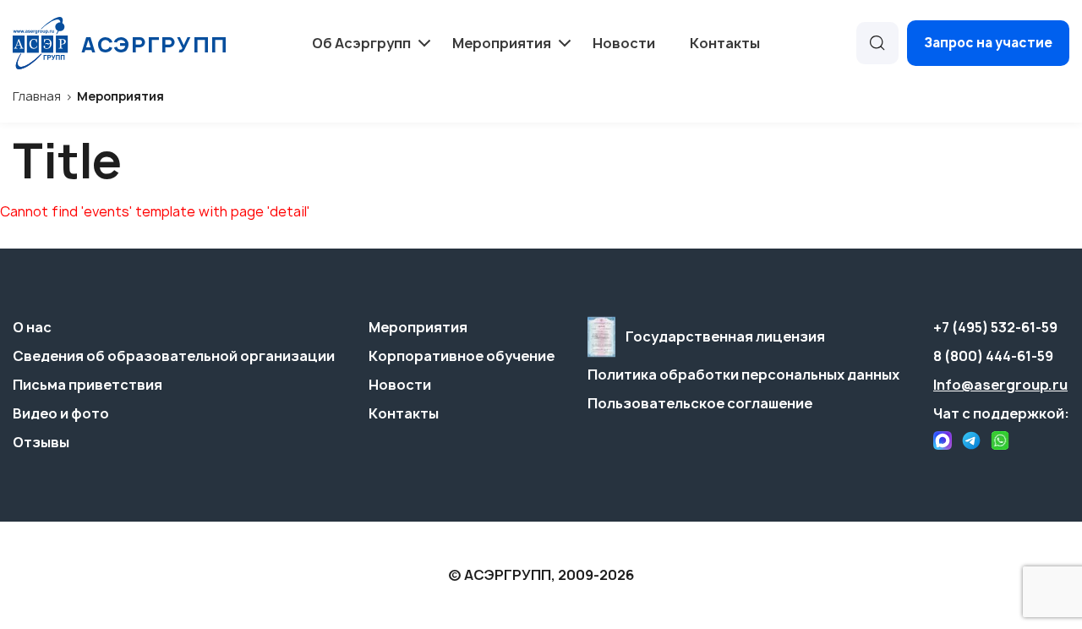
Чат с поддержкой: (1001, 413)
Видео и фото (61, 413)
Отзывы (41, 442)
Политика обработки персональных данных (743, 374)
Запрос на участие (988, 43)
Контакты (725, 43)
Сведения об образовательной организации (174, 356)
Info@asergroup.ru (1000, 384)
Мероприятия (418, 327)
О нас (32, 327)
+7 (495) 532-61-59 (995, 327)
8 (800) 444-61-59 (993, 356)
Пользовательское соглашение (699, 403)
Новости (624, 43)
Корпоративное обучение (462, 356)
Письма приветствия (87, 384)
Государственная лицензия (725, 336)
